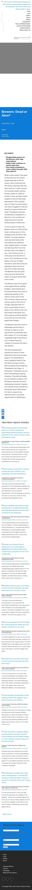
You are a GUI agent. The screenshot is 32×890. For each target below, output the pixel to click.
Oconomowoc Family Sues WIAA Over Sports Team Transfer (15, 704)
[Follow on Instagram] (11, 879)
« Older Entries (6, 814)
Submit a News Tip (25, 30)
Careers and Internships (23, 26)
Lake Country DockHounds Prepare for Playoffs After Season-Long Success (15, 787)
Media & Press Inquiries (10, 872)
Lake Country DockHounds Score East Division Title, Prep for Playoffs (15, 668)
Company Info (26, 21)
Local (28, 13)
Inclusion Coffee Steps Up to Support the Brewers (13, 746)
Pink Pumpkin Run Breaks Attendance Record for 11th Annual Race (16, 631)
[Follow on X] (7, 879)
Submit (5, 847)
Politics (28, 15)
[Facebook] (16, 410)
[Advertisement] (16, 90)
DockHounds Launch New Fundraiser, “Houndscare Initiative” (12, 478)
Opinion (28, 19)
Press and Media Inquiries (22, 23)
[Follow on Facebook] (3, 879)
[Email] (16, 415)
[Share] (16, 417)
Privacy (28, 886)
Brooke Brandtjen (7, 444)
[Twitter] (16, 413)
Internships (6, 870)
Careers (5, 868)
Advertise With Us (25, 28)
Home (28, 11)
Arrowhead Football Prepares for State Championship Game (13, 558)
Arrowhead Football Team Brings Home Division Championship (15, 517)
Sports (28, 17)
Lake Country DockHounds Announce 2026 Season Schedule (14, 595)
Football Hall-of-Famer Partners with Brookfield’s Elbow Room (16, 442)
